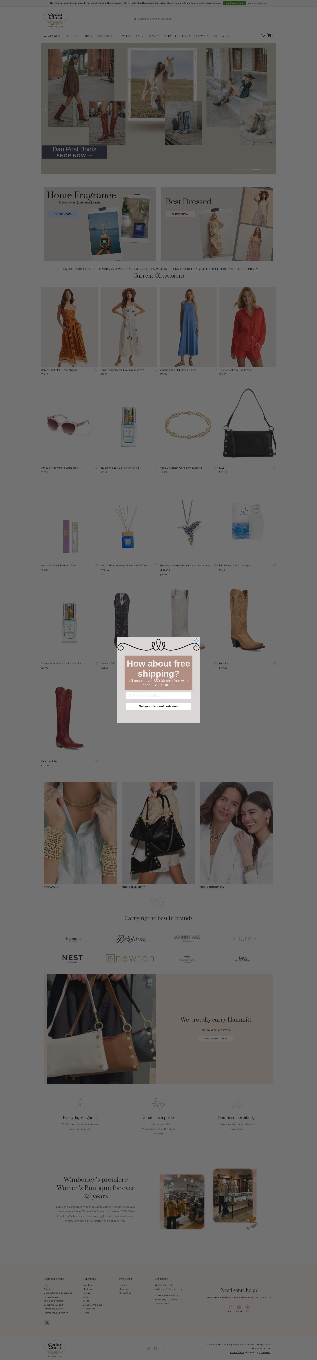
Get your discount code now (158, 706)
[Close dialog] (196, 640)
